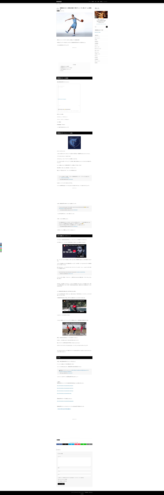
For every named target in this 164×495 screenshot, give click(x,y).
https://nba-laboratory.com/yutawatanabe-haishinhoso (65, 388)
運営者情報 (86, 492)
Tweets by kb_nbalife (97, 32)
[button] (59, 444)
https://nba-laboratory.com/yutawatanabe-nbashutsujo (65, 390)
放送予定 (97, 41)
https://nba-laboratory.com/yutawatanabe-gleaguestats (65, 401)
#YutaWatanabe (78, 370)
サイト (59, 474)
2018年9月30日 (75, 226)
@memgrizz (61, 371)
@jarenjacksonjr (61, 208)
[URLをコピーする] (89, 444)
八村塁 (97, 57)
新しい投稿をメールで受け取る (62, 481)
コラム (97, 55)
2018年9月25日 (70, 373)
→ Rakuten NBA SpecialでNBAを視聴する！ (64, 408)
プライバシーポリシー (81, 492)
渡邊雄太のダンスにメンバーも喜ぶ (66, 67)
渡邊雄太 (97, 59)
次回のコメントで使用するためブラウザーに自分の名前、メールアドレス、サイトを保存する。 (71, 477)
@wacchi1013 (86, 370)
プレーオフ (97, 52)
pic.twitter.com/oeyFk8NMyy (65, 177)
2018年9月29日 (70, 179)
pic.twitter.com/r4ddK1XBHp (80, 272)
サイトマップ (76, 492)
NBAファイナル (98, 53)
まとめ (62, 70)
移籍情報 (97, 43)
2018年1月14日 (70, 273)
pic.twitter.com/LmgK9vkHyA (67, 371)
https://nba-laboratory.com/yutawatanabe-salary (64, 393)
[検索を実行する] (107, 27)
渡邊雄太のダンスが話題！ (65, 66)
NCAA (96, 62)
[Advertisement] (74, 54)
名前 (58, 467)
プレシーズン (97, 46)
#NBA (72, 370)
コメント (59, 456)
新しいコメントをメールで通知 (62, 479)
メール (59, 471)
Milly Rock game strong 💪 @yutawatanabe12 (64, 109)
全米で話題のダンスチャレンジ (66, 69)
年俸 (96, 39)
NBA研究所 (59, 1)
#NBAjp (75, 370)
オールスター (97, 50)
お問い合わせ (90, 492)
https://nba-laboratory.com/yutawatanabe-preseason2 (65, 385)
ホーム (73, 492)
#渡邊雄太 (82, 370)
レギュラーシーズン (98, 48)
